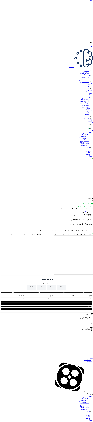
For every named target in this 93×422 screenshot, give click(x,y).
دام (89, 75)
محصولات (90, 96)
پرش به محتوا (91, 0)
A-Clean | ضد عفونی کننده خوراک (85, 72)
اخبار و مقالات (88, 111)
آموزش (91, 83)
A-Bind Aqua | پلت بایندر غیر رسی (85, 82)
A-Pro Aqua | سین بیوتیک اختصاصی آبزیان (84, 107)
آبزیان (89, 104)
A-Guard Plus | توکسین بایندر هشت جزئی (84, 74)
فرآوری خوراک (88, 81)
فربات (91, 92)
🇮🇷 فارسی (89, 124)
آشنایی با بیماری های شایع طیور (85, 211)
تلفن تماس (91, 46)
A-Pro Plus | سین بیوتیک (86, 71)
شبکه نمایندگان (90, 94)
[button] (46, 394)
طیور (89, 70)
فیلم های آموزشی (88, 115)
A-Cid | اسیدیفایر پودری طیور (85, 98)
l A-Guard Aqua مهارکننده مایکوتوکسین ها (84, 406)
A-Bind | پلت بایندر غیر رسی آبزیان (84, 79)
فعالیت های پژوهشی (87, 417)
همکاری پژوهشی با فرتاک (87, 118)
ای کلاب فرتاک (88, 84)
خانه (91, 69)
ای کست (89, 89)
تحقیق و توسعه (90, 90)
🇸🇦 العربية (89, 128)
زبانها (91, 123)
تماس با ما (90, 120)
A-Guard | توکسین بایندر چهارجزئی (84, 73)
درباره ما (90, 93)
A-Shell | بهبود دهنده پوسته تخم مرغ (84, 100)
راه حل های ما (88, 88)
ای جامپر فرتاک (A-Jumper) (85, 102)
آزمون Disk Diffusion (89, 306)
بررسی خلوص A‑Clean (89, 301)
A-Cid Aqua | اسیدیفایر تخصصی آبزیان (84, 105)
